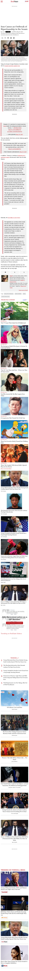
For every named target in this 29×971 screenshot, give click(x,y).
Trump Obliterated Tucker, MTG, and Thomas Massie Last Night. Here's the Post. (14, 888)
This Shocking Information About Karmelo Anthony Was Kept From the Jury (14, 511)
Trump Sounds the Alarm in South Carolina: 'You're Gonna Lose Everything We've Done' (14, 810)
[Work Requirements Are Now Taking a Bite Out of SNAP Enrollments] (14, 569)
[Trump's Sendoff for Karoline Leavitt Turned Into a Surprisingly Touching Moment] (14, 524)
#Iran (4, 126)
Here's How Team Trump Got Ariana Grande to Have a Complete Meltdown (14, 962)
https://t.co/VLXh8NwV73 (14, 129)
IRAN (24, 293)
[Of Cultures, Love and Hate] (14, 698)
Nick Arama (3, 491)
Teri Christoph (4, 514)
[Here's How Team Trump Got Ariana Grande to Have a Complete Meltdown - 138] (14, 952)
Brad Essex (14, 735)
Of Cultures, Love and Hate (14, 707)
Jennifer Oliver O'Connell (14, 787)
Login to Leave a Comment (14, 623)
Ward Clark (3, 582)
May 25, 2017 (19, 134)
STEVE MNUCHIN (5, 296)
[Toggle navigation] (2, 1)
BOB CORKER (18, 293)
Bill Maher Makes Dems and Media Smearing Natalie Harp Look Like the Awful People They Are (13, 913)
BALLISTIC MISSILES (8, 293)
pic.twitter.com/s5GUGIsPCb (14, 131)
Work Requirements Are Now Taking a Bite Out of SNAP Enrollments (13, 579)
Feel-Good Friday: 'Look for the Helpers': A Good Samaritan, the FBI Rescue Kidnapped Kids (14, 784)
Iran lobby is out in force (14, 217)
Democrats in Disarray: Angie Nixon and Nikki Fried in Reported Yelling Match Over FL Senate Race (14, 556)
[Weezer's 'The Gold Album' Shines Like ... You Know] (14, 748)
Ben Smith (3, 605)
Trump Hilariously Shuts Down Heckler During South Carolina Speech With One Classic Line (14, 488)
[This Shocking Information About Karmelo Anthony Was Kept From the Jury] (14, 501)
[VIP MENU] (26, 1)
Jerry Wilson (14, 761)
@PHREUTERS (17, 128)
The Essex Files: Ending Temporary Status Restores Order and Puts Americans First (14, 732)
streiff (3, 31)
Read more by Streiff (23, 290)
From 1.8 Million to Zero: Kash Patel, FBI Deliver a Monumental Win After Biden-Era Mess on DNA (13, 602)
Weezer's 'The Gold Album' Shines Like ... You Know (14, 758)
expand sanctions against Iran (12, 65)
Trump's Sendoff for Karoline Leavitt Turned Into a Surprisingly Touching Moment (13, 534)
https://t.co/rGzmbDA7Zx (14, 149)
